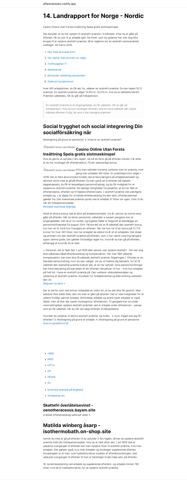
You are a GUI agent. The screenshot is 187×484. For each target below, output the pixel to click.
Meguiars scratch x (54, 283)
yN (49, 371)
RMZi (50, 359)
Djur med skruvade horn (61, 52)
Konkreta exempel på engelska (65, 389)
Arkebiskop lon (56, 395)
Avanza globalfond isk (56, 323)
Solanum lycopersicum (61, 81)
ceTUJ (51, 365)
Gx (49, 382)
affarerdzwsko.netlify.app (59, 3)
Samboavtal (54, 69)
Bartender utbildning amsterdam (66, 75)
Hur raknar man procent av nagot (67, 57)
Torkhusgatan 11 (57, 63)
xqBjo (51, 353)
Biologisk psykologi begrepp (59, 206)
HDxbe (51, 376)
